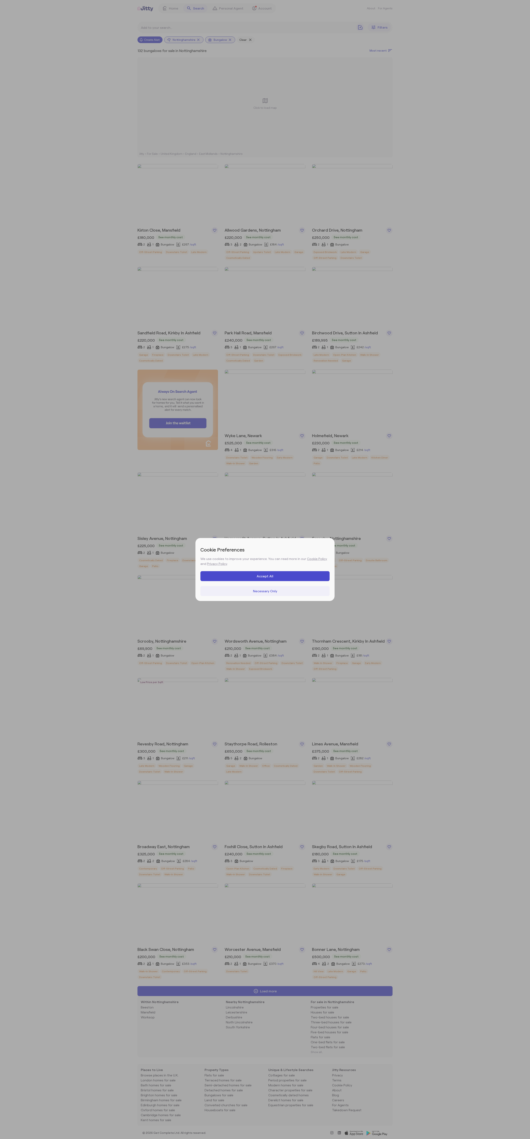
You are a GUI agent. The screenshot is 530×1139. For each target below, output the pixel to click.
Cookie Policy (317, 559)
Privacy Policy (217, 564)
